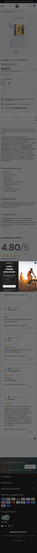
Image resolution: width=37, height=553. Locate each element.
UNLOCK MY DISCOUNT (9, 286)
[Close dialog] (35, 263)
